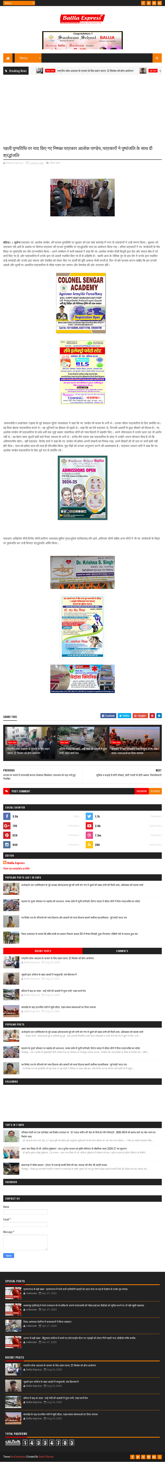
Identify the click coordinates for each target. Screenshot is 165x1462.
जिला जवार (55, 163)
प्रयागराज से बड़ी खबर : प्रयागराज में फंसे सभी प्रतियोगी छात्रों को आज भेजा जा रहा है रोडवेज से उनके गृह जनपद (75, 1289)
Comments (122, 951)
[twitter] (148, 3)
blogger (155, 791)
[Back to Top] (159, 1457)
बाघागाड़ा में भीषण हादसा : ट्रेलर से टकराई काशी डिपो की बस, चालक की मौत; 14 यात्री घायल (64, 1165)
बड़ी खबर (131, 70)
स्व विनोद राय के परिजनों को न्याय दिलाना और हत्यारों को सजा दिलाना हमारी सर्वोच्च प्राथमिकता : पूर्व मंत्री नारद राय (74, 917)
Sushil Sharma (46, 1456)
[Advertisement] (82, 107)
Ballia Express (16, 863)
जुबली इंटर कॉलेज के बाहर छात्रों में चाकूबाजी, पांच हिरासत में (49, 974)
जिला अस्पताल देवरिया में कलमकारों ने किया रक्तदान (47, 1322)
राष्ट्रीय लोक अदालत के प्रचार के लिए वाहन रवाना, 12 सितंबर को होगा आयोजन (73, 70)
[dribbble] (143, 1457)
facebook (142, 791)
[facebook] (143, 3)
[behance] (159, 3)
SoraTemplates (17, 1456)
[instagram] (154, 3)
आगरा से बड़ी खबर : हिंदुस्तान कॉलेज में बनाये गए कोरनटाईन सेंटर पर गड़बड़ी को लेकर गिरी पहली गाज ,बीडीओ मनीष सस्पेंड (79, 1338)
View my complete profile (16, 868)
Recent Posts (43, 951)
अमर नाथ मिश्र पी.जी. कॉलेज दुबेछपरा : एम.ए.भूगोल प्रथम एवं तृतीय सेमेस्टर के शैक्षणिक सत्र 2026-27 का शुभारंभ (74, 1148)
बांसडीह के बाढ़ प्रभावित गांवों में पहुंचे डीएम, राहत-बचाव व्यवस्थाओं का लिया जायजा (135, 750)
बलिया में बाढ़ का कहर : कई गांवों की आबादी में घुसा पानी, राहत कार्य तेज (83, 750)
